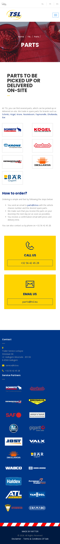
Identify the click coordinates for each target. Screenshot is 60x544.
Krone (19, 114)
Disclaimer (16, 538)
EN (57, 4)
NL (43, 4)
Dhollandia (52, 114)
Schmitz (5, 114)
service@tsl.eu (12, 365)
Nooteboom (28, 114)
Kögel (12, 114)
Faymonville (41, 114)
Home (21, 36)
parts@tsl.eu (33, 205)
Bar (3, 117)
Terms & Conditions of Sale (36, 538)
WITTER (34, 531)
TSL (29, 36)
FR (50, 4)
